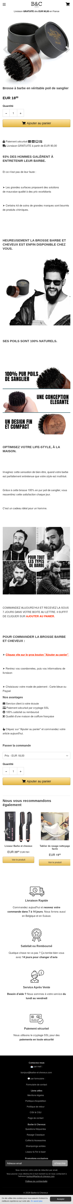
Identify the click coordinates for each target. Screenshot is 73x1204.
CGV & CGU (35, 1112)
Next (67, 49)
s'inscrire (60, 1163)
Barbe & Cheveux (39, 1192)
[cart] (64, 4)
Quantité (8, 106)
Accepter (60, 1199)
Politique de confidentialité (36, 1181)
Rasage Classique (36, 1134)
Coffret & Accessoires (35, 1140)
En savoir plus (36, 1201)
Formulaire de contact (36, 1084)
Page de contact (35, 1117)
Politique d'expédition (35, 1100)
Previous (5, 49)
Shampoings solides (36, 1145)
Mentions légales (35, 1095)
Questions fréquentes (35, 1128)
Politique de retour (35, 1106)
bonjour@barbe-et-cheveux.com (36, 1072)
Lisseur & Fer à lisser (36, 1151)
